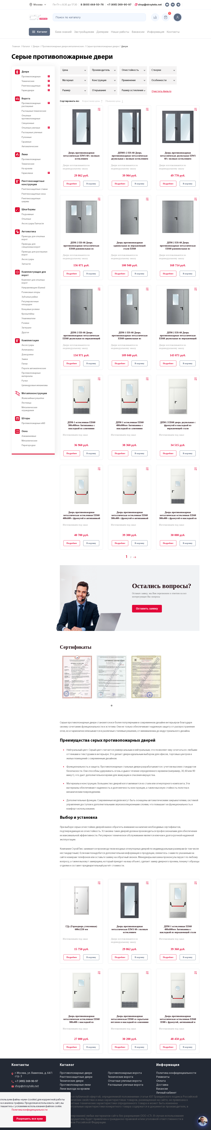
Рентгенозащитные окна (34, 194)
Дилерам (102, 31)
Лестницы (26, 403)
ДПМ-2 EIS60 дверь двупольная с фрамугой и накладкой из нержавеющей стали (178, 425)
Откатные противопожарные (31, 117)
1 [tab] (115, 705)
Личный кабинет (166, 1092)
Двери (25, 72)
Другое (25, 332)
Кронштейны (28, 314)
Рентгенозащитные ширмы (31, 200)
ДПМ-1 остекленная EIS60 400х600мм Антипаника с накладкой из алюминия (130, 425)
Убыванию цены (113, 101)
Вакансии (138, 31)
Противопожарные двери (76, 1073)
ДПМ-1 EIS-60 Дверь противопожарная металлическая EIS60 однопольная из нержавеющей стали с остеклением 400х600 (129, 335)
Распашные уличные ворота (125, 1085)
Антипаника (27, 350)
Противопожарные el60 (33, 423)
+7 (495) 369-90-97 (119, 4)
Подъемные (28, 214)
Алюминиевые (29, 436)
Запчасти (26, 264)
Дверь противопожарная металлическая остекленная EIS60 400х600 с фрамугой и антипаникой (81, 515)
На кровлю (27, 168)
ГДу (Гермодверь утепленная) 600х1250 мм (81, 928)
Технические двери (71, 1081)
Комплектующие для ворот (34, 274)
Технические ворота (120, 1077)
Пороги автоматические (34, 368)
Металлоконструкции (34, 393)
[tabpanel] (77, 677)
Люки (25, 154)
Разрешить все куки (29, 1118)
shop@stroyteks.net (149, 4)
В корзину (91, 183)
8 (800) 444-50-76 (92, 4)
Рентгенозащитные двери (76, 1077)
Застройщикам (84, 31)
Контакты (173, 31)
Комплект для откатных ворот (33, 281)
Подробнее (71, 183)
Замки (25, 359)
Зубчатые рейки (30, 297)
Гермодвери (28, 90)
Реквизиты (162, 1077)
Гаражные (26, 142)
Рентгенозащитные (31, 86)
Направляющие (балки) (33, 288)
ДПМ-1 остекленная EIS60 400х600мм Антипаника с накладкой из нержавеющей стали (178, 929)
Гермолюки (27, 173)
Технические (28, 81)
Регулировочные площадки (30, 303)
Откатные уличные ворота (125, 1081)
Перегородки (28, 445)
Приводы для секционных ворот (31, 245)
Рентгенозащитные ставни (35, 189)
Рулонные (26, 137)
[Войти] (177, 17)
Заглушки (26, 328)
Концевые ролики (31, 309)
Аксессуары (28, 259)
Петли (25, 364)
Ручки (25, 381)
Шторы (26, 418)
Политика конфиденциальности (176, 1073)
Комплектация (30, 340)
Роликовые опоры (31, 292)
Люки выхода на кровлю (75, 1088)
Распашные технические (34, 111)
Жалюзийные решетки (33, 398)
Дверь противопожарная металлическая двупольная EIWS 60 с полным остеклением (178, 156)
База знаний (63, 31)
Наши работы (120, 31)
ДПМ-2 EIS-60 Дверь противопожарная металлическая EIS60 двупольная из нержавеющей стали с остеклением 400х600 (177, 335)
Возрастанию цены (91, 101)
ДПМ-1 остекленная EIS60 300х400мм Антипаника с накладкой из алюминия (81, 425)
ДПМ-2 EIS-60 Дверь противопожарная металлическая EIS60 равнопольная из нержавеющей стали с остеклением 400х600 (81, 245)
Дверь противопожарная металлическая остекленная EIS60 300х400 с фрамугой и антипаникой (129, 515)
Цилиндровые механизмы (35, 385)
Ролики (25, 323)
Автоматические (30, 146)
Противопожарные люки (75, 1085)
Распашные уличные (32, 132)
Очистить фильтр (161, 91)
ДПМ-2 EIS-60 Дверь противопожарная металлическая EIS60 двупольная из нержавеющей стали (81, 335)
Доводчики (27, 354)
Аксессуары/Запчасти (33, 223)
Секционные (28, 123)
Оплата (161, 1081)
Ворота (26, 99)
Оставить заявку (147, 608)
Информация (155, 31)
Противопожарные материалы (31, 374)
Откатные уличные (31, 128)
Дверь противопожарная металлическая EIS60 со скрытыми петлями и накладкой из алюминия (130, 1019)
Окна (25, 431)
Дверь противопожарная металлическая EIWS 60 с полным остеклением (81, 156)
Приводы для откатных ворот (33, 238)
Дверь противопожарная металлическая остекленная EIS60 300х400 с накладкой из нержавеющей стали (81, 1019)
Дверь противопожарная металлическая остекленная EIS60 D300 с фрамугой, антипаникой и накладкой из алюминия (178, 1019)
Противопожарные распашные (31, 105)
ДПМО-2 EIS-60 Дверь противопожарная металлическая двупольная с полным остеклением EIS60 (129, 156)
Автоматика (29, 232)
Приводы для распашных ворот (34, 253)
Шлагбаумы (28, 209)
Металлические (29, 441)
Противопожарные (31, 76)
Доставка (162, 1085)
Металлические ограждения (29, 409)
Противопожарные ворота (125, 1073)
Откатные (26, 219)
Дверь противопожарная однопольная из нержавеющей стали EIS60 (130, 245)
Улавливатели (28, 318)
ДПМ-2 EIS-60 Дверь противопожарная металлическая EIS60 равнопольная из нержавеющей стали (178, 245)
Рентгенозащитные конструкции (33, 183)
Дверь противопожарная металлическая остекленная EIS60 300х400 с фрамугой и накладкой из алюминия (178, 515)
